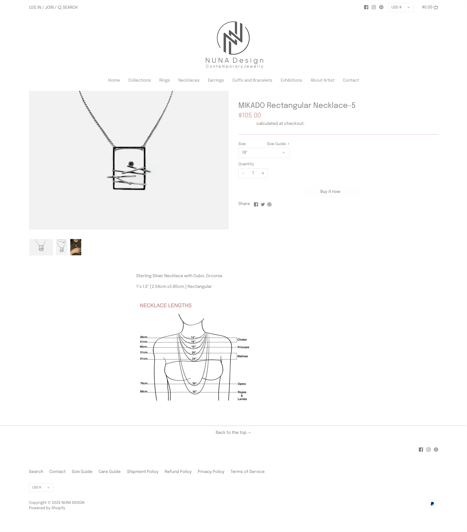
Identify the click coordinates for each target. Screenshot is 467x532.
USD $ (396, 7)
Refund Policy (178, 472)
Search (36, 472)
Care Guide (110, 472)
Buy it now (330, 192)
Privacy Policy (211, 472)
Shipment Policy (143, 472)
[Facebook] (366, 7)
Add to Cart (268, 191)
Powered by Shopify (47, 508)
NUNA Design (250, 94)
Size (242, 144)
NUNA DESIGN (73, 503)
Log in (35, 8)
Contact (58, 472)
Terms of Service (248, 472)
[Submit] (60, 8)
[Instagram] (374, 7)
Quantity (246, 164)
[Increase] (263, 173)
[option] (41, 247)
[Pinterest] (381, 7)
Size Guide (277, 144)
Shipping (246, 124)
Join (49, 8)
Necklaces (278, 94)
